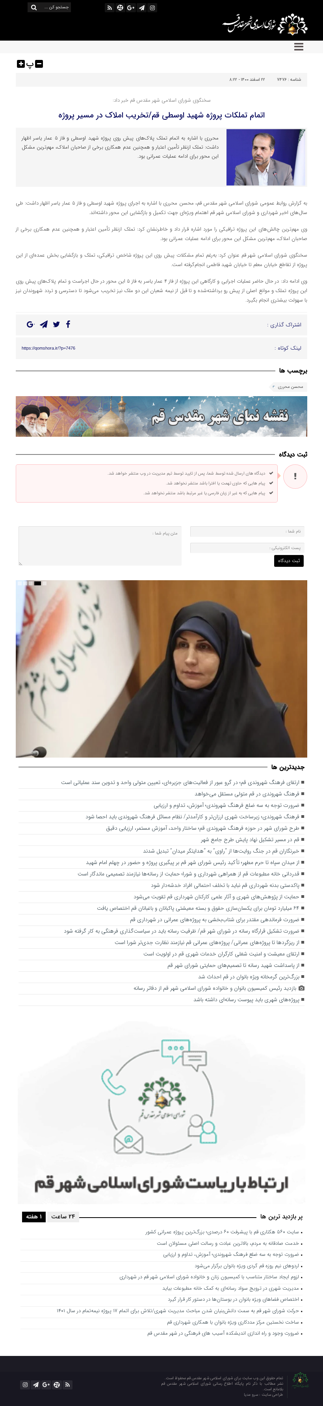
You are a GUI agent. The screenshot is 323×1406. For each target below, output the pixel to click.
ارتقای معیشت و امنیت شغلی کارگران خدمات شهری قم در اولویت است (221, 954)
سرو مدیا (251, 1395)
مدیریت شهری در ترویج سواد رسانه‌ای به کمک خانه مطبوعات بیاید (230, 1288)
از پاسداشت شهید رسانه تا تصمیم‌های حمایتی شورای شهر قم (233, 965)
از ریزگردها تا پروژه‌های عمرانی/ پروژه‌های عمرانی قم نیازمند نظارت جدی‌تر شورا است (207, 943)
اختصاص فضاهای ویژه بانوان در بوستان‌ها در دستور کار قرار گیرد (233, 1300)
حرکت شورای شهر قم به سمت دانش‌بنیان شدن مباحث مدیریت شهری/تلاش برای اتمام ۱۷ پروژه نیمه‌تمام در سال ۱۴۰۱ (178, 1311)
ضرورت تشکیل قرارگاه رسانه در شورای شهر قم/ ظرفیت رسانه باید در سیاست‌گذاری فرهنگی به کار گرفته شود (181, 931)
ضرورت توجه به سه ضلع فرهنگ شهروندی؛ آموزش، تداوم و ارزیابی (226, 805)
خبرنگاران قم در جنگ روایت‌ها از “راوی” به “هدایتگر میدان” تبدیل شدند (221, 851)
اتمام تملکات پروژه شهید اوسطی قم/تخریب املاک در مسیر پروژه (161, 115)
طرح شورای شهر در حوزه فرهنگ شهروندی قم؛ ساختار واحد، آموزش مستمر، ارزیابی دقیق (202, 828)
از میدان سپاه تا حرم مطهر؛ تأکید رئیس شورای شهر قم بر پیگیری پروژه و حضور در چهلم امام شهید (192, 862)
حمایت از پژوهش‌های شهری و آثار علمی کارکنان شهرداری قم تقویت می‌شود (216, 897)
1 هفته (34, 1217)
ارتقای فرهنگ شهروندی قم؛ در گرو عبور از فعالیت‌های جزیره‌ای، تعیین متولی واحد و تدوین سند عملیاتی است (180, 782)
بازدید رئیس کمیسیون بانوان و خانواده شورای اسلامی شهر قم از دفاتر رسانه (215, 988)
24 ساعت (63, 1217)
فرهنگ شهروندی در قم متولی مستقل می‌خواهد (247, 794)
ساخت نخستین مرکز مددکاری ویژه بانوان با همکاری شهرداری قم (233, 1322)
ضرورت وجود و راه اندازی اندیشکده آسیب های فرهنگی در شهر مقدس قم (223, 1333)
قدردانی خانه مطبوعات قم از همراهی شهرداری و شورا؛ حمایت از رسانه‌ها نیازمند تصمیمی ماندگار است (188, 874)
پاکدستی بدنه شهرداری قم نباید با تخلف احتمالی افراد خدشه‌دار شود (225, 885)
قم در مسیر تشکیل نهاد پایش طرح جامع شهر (250, 840)
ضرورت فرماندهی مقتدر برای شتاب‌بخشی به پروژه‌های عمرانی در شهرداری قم (214, 920)
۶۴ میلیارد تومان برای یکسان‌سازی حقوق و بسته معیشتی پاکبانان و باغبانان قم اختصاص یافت (198, 908)
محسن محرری (290, 387)
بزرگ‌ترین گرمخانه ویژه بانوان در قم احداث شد (248, 977)
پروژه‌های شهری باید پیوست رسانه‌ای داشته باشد (246, 1000)
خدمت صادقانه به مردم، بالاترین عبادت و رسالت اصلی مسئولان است (228, 1244)
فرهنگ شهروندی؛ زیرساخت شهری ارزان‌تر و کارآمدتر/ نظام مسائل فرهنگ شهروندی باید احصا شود (192, 817)
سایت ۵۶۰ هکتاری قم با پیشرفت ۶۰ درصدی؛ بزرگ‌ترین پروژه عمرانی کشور (222, 1232)
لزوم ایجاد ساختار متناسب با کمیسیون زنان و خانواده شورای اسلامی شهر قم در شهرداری (209, 1277)
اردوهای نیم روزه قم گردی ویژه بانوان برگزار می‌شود (247, 1266)
